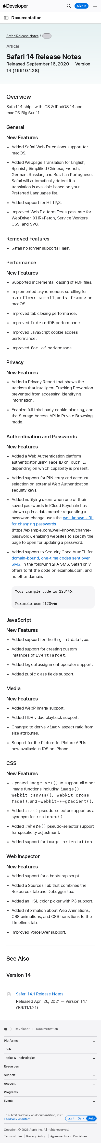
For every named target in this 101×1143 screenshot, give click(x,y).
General (15, 127)
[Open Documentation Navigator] (6, 17)
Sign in (81, 6)
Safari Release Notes (22, 36)
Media (13, 688)
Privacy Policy (36, 1136)
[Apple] (7, 1029)
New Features (22, 137)
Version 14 (18, 975)
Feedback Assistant (17, 1119)
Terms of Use (13, 1136)
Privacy (15, 362)
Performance (21, 262)
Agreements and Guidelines (68, 1136)
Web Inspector (23, 856)
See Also (17, 958)
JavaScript (18, 620)
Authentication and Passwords (41, 436)
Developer (22, 1029)
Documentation (26, 17)
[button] (69, 6)
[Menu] (95, 6)
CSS (11, 763)
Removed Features (28, 239)
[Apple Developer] (15, 6)
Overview (18, 96)
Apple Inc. (36, 1129)
